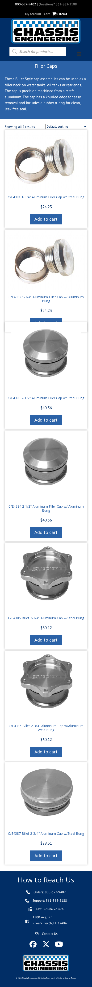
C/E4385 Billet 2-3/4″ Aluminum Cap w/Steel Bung (46, 618)
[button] (33, 944)
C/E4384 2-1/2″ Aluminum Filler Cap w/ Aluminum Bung (46, 508)
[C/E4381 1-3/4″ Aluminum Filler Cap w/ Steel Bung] (46, 160)
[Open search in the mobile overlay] (37, 51)
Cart (47, 14)
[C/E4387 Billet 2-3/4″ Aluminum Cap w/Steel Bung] (46, 795)
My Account (33, 14)
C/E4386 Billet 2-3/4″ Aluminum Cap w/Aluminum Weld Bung (46, 728)
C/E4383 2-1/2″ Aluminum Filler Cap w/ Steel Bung (46, 398)
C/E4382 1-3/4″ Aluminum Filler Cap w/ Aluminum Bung (46, 299)
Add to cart (46, 219)
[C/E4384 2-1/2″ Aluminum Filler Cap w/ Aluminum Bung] (46, 466)
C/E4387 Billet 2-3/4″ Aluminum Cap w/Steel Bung (46, 833)
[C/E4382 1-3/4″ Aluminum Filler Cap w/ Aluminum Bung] (46, 260)
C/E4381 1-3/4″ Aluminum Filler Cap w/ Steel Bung (46, 197)
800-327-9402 (25, 4)
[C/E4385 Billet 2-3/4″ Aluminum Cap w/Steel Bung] (46, 577)
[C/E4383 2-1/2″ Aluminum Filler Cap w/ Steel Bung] (46, 357)
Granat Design (70, 978)
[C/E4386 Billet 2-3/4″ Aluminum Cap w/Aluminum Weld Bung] (46, 685)
